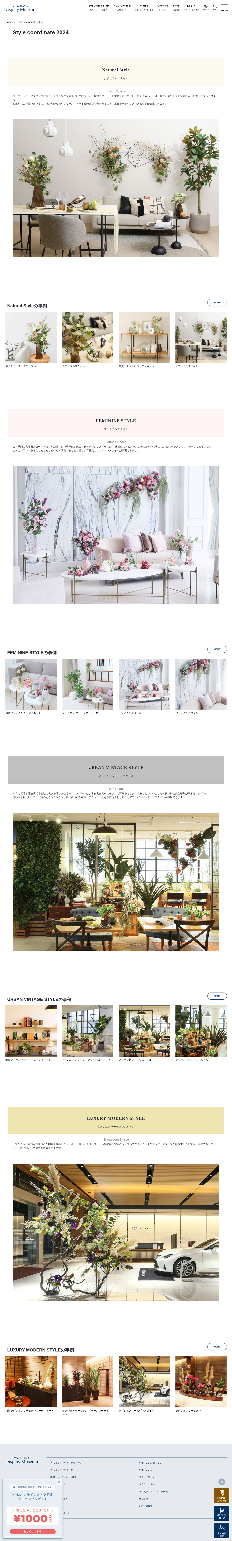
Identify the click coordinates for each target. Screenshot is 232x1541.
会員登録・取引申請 (221, 1499)
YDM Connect (146, 1470)
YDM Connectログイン (150, 1463)
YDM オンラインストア (98, 8)
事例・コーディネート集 (144, 8)
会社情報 (143, 1498)
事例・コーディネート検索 (63, 1477)
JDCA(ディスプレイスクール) (153, 1491)
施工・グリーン (146, 1477)
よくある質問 (222, 1535)
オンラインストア (222, 1516)
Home (8, 22)
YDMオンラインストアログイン (65, 1463)
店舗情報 (176, 8)
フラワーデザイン (148, 1484)
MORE (217, 302)
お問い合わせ (145, 1505)
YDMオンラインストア (61, 1470)
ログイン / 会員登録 (191, 8)
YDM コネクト (122, 8)
